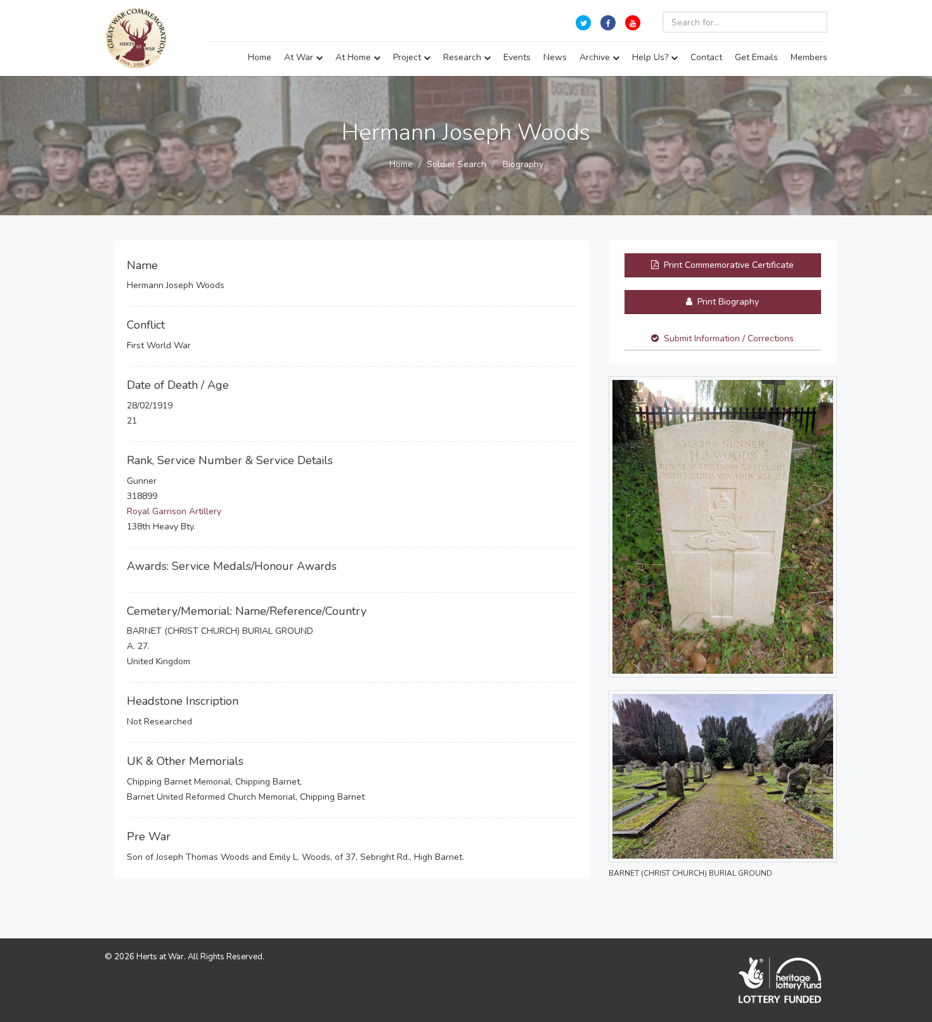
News (555, 57)
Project (408, 57)
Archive (595, 57)
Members (809, 57)
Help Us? (651, 57)
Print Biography (727, 302)
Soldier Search (456, 164)
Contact (706, 57)
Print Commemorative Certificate (727, 265)
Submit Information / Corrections (729, 338)
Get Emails (756, 57)
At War (300, 57)
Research (463, 57)
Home (259, 57)
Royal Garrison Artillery (174, 511)
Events (517, 57)
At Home (354, 57)
